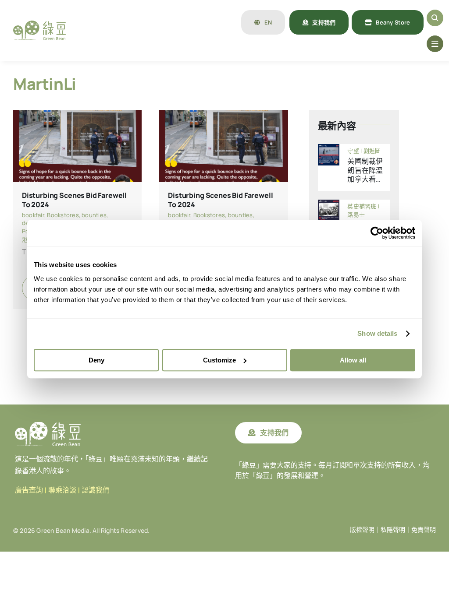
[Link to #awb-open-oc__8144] (435, 43)
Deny (96, 360)
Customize (219, 360)
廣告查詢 (29, 490)
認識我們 (96, 490)
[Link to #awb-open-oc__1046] (435, 18)
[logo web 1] (39, 24)
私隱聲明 (393, 530)
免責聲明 (423, 530)
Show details (377, 333)
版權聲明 (362, 530)
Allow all (353, 360)
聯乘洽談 (62, 490)
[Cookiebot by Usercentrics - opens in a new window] (377, 232)
